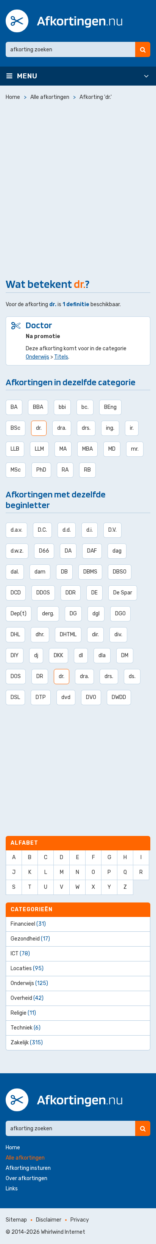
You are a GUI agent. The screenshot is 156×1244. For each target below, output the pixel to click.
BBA (38, 407)
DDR (71, 592)
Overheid (27, 998)
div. (118, 634)
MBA (87, 449)
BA (14, 407)
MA (63, 449)
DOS (16, 676)
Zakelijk (27, 1042)
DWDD (119, 697)
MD (111, 449)
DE (94, 592)
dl (81, 655)
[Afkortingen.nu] (64, 21)
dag (117, 551)
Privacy (79, 1220)
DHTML (68, 634)
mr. (135, 449)
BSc (15, 428)
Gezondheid (30, 939)
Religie (23, 1013)
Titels (61, 357)
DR (39, 676)
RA (65, 470)
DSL (15, 697)
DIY (15, 655)
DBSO (119, 572)
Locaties (27, 968)
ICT (20, 953)
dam (39, 572)
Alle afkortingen (25, 1158)
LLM (39, 449)
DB (64, 572)
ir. (132, 428)
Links (12, 1188)
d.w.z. (17, 551)
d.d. (66, 530)
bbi (62, 407)
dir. (95, 634)
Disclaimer (48, 1220)
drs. (86, 428)
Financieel (28, 924)
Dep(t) (19, 613)
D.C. (42, 530)
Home (13, 1147)
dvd (65, 697)
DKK (58, 655)
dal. (15, 572)
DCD (16, 592)
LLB (15, 449)
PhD (41, 470)
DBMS (90, 572)
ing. (110, 428)
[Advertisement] (78, 187)
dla (102, 655)
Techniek (26, 1028)
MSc (16, 470)
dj (36, 655)
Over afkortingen (26, 1178)
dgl (96, 613)
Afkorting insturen (28, 1168)
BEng (110, 407)
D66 (44, 551)
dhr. (40, 634)
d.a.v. (16, 530)
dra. (61, 428)
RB (87, 470)
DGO (120, 613)
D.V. (112, 530)
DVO (91, 697)
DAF (92, 551)
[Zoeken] (142, 49)
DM (124, 655)
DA (68, 551)
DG (73, 613)
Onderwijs (37, 357)
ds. (132, 676)
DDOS (43, 592)
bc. (85, 407)
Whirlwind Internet (63, 1232)
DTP (41, 697)
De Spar (122, 592)
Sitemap (16, 1220)
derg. (48, 613)
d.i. (89, 530)
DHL (15, 634)
